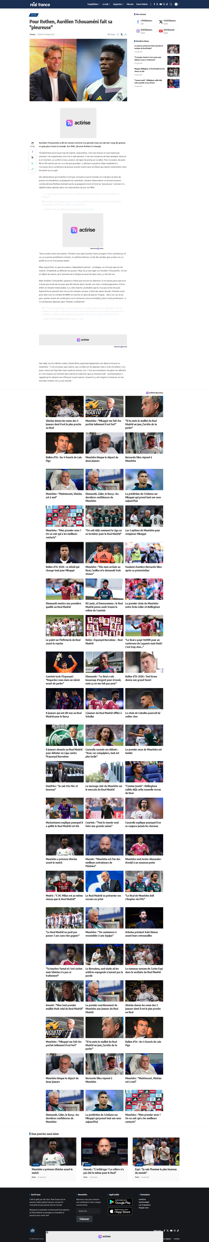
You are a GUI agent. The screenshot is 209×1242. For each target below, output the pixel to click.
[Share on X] (121, 34)
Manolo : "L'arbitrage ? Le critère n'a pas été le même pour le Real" (103, 1170)
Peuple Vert (144, 1208)
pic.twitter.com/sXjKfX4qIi (74, 204)
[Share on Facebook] (118, 34)
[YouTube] (160, 4)
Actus (33, 15)
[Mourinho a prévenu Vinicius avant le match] (53, 1152)
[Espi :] (156, 1152)
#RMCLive (89, 314)
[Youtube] (168, 31)
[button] (151, 4)
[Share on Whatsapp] (32, 163)
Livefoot (142, 1199)
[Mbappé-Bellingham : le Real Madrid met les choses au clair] (173, 72)
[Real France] (45, 4)
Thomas (32, 34)
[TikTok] (166, 4)
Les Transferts (145, 1205)
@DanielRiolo (73, 311)
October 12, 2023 (77, 318)
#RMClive (58, 204)
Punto (34, 1177)
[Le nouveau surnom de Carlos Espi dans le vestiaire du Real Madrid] (173, 49)
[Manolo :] (104, 1152)
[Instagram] (163, 4)
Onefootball (144, 1202)
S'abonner (84, 1218)
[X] (157, 4)
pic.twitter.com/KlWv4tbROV (106, 314)
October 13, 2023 (87, 209)
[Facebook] (154, 4)
